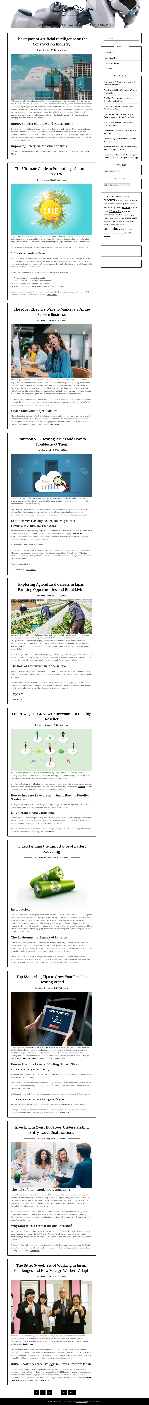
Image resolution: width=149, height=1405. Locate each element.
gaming (126, 207)
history (106, 211)
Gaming (89, 25)
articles (106, 196)
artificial (111, 196)
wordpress (107, 236)
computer (109, 199)
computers (119, 200)
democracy (127, 200)
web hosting (78, 533)
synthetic (107, 224)
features (132, 204)
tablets (113, 224)
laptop (132, 215)
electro (112, 204)
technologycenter (126, 229)
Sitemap (108, 68)
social (120, 221)
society (126, 221)
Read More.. (52, 294)
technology (112, 228)
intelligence (109, 215)
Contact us (109, 53)
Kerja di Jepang (26, 1344)
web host (81, 786)
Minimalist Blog (81, 1402)
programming (131, 218)
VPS (17, 498)
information (115, 211)
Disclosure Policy (112, 63)
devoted (106, 204)
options (121, 218)
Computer (59, 25)
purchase (107, 221)
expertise (125, 203)
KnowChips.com (74, 9)
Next (72, 1393)
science (114, 221)
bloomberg (125, 196)
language (126, 215)
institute (126, 211)
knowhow (119, 215)
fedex (105, 207)
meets (111, 218)
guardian (134, 207)
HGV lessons (55, 399)
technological (120, 224)
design (134, 200)
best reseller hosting (32, 784)
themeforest (107, 233)
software (132, 221)
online (116, 218)
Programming (104, 25)
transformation (122, 233)
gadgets (110, 207)
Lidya (63, 50)
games (117, 207)
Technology (44, 25)
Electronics (75, 25)
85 (64, 1393)
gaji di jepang (16, 646)
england (118, 204)
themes (114, 233)
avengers (118, 196)
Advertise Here (111, 58)
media (106, 218)
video (130, 233)
